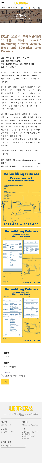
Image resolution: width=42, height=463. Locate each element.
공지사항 (15, 7)
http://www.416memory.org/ (28, 166)
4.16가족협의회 (6, 446)
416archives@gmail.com (30, 425)
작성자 (7, 363)
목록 (5, 382)
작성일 (7, 353)
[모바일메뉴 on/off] (2, 3)
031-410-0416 (6, 425)
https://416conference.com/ (26, 160)
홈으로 (3, 7)
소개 (9, 7)
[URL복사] (34, 8)
